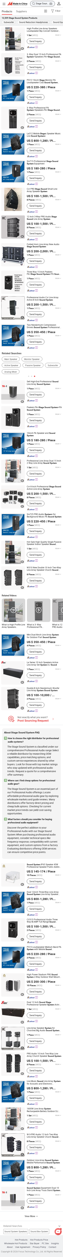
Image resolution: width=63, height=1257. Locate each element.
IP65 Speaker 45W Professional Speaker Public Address (44, 865)
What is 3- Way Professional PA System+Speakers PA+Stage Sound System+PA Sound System (35, 625)
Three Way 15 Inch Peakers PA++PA (43, 273)
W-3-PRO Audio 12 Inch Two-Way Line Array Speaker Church (42, 1135)
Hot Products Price (39, 1239)
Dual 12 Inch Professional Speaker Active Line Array (43, 1003)
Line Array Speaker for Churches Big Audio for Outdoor (43, 1029)
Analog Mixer (10, 371)
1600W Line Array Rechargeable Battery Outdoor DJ (42, 1109)
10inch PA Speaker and (41, 434)
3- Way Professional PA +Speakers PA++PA (43, 109)
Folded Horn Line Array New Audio (43, 245)
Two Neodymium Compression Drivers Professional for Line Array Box (43, 326)
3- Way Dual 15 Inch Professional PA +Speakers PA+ (44, 55)
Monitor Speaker (32, 359)
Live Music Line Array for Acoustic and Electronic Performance (44, 1082)
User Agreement (22, 1247)
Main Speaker (10, 359)
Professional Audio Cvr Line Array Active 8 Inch (42, 298)
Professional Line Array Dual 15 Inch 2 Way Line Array (44, 462)
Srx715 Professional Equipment (42, 162)
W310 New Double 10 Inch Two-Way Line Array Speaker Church (44, 568)
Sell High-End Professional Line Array (42, 382)
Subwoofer (9, 22)
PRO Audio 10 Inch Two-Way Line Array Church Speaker (44, 1054)
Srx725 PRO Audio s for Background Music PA (44, 515)
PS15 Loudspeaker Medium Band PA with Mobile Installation (44, 948)
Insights (55, 1243)
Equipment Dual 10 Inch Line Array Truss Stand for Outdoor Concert (43, 1189)
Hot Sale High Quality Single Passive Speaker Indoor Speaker (44, 543)
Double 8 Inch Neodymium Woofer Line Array (43, 689)
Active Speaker (11, 365)
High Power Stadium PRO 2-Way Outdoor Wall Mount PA (43, 975)
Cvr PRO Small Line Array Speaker (42, 190)
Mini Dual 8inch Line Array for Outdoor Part (43, 636)
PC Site (45, 1243)
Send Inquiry (35, 41)
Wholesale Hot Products (15, 1243)
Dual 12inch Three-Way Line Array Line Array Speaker (43, 893)
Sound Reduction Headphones (33, 22)
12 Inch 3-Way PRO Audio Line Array (42, 217)
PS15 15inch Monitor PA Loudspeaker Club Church (42, 81)
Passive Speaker (33, 365)
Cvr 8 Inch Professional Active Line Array (44, 487)
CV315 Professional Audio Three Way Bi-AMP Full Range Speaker (42, 920)
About (10, 1247)
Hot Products (21, 1239)
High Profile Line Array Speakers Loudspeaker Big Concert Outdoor (42, 29)
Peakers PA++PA (44, 408)
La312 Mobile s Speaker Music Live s (44, 134)
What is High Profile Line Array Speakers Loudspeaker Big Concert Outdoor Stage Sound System (13, 625)
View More (30, 1216)
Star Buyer (34, 1243)
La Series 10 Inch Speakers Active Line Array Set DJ (42, 663)
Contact (52, 1247)
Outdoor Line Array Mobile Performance (43, 1161)
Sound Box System (39, 1231)
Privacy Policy (39, 1247)
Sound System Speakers (15, 1231)
